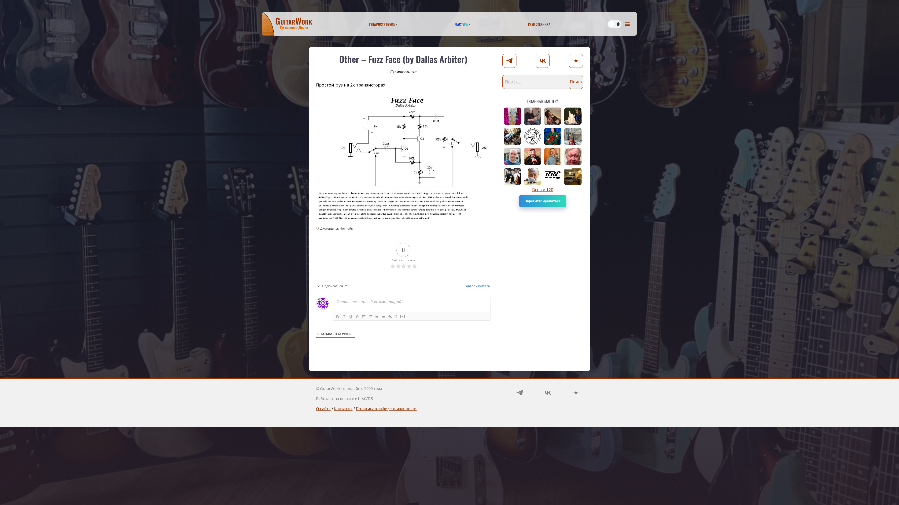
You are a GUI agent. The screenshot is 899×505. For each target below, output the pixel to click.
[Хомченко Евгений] (553, 116)
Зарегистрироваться (542, 201)
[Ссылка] (390, 317)
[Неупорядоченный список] (370, 317)
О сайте (323, 408)
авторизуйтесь (477, 286)
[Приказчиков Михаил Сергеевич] (573, 116)
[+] (402, 316)
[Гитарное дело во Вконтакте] (548, 393)
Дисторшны (329, 228)
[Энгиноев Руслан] (553, 176)
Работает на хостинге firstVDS (344, 398)
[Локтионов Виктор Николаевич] (573, 156)
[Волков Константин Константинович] (512, 116)
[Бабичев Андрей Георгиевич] (533, 176)
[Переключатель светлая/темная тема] (615, 24)
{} (396, 316)
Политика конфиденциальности (386, 408)
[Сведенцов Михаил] (553, 156)
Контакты (343, 408)
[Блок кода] (383, 317)
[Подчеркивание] (350, 317)
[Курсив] (344, 317)
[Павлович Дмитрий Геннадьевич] (573, 176)
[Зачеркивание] (357, 317)
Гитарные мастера (543, 100)
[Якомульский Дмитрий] (533, 116)
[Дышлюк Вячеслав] (533, 136)
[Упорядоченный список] (364, 317)
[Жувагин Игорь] (573, 136)
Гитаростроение (382, 23)
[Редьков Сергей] (512, 136)
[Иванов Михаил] (512, 176)
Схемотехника (539, 23)
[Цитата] (377, 317)
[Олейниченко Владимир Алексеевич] (553, 136)
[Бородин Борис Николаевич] (533, 156)
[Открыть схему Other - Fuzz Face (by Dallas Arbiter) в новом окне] (403, 157)
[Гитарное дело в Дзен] (576, 393)
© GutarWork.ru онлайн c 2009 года (349, 388)
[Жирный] (337, 317)
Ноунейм (347, 228)
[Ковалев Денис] (512, 156)
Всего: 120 (542, 189)
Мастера (461, 23)
